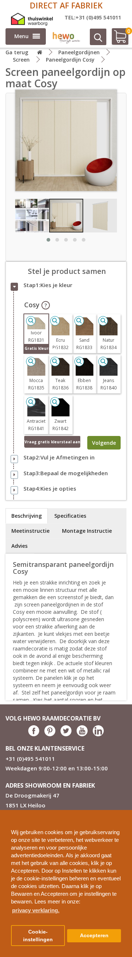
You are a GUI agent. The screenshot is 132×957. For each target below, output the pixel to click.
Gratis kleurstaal (36, 348)
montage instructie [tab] (87, 530)
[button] (123, 812)
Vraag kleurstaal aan (52, 441)
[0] (116, 39)
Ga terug (17, 52)
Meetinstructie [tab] (30, 530)
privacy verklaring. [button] (35, 910)
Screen (21, 59)
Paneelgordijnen (79, 52)
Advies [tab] (19, 545)
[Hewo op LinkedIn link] (98, 734)
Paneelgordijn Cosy (70, 59)
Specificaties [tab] (70, 515)
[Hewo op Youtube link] (82, 734)
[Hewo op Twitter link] (66, 734)
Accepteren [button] (94, 935)
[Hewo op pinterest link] (50, 734)
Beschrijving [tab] (26, 515)
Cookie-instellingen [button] (38, 935)
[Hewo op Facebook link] (33, 734)
